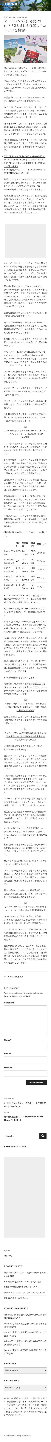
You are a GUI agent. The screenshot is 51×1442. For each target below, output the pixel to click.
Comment (9, 1003)
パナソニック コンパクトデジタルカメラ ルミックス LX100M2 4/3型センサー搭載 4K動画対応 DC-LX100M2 (25, 707)
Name (7, 1040)
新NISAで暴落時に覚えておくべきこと (22, 1287)
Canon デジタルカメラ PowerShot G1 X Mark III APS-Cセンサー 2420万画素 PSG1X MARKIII (25, 434)
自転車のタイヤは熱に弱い (16, 1298)
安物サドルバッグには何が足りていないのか (24, 1292)
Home (7, 1250)
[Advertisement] (25, 241)
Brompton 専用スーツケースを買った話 (22, 1281)
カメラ (10, 977)
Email (7, 1053)
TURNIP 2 (13, 4)
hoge (24, 17)
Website (8, 1067)
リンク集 (8, 1256)
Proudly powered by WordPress (17, 1435)
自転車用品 (18, 977)
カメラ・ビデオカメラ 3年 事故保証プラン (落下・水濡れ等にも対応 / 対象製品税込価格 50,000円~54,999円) (26, 736)
